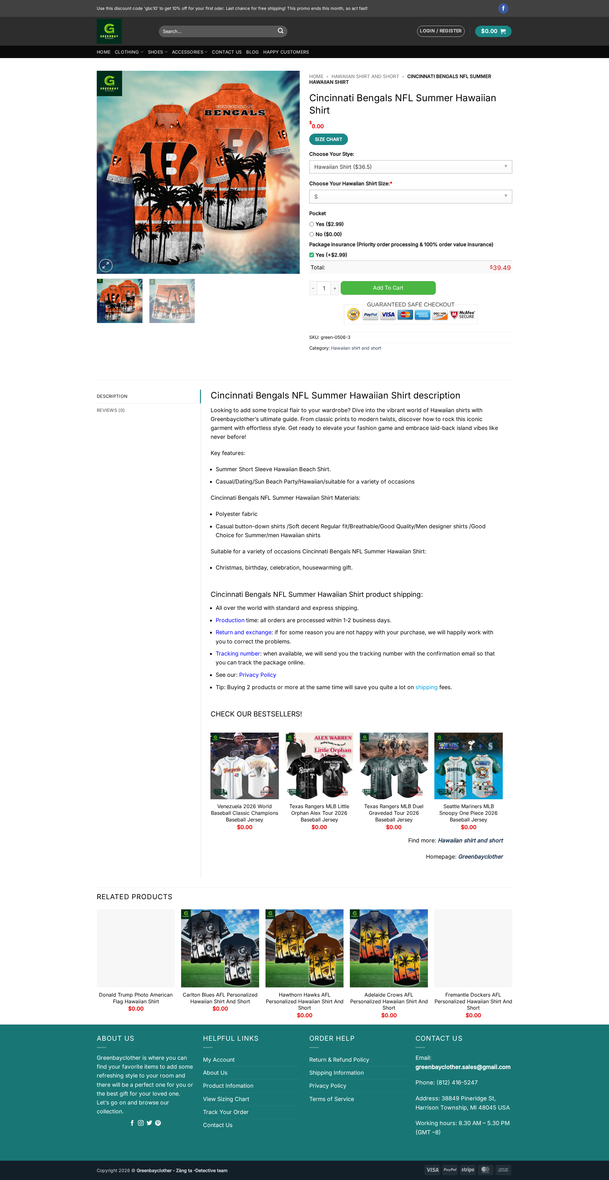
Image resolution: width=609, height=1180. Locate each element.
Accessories (187, 52)
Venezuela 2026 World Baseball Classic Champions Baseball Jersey (244, 813)
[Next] (287, 172)
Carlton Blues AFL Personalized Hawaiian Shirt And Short (220, 998)
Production (230, 620)
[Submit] (280, 31)
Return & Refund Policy (339, 1059)
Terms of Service (331, 1099)
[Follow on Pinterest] (158, 1123)
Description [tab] (112, 396)
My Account (219, 1059)
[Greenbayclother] (123, 31)
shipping (427, 687)
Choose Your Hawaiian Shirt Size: (350, 184)
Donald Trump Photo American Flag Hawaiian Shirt (136, 998)
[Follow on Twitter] (149, 1123)
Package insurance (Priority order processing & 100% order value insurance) (401, 244)
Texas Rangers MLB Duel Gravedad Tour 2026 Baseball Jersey (393, 813)
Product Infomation (228, 1085)
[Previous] (109, 172)
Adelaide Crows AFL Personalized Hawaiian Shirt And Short (389, 1001)
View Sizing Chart (226, 1099)
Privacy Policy (327, 1085)
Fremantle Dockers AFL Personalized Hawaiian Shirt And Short (473, 1001)
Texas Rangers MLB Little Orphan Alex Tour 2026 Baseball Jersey (319, 813)
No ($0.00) (329, 234)
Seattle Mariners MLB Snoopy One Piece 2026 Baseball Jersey (468, 813)
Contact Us (227, 52)
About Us (215, 1072)
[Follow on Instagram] (141, 1123)
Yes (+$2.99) (331, 255)
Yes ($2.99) (330, 224)
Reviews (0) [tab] (111, 410)
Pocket (317, 213)
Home (103, 52)
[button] (441, 31)
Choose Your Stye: (331, 154)
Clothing (127, 52)
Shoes (155, 52)
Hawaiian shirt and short (365, 76)
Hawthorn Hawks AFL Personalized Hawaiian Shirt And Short (305, 1001)
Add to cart (388, 287)
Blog (252, 52)
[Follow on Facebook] (503, 8)
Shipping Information (336, 1072)
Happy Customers (286, 52)
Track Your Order (226, 1112)
